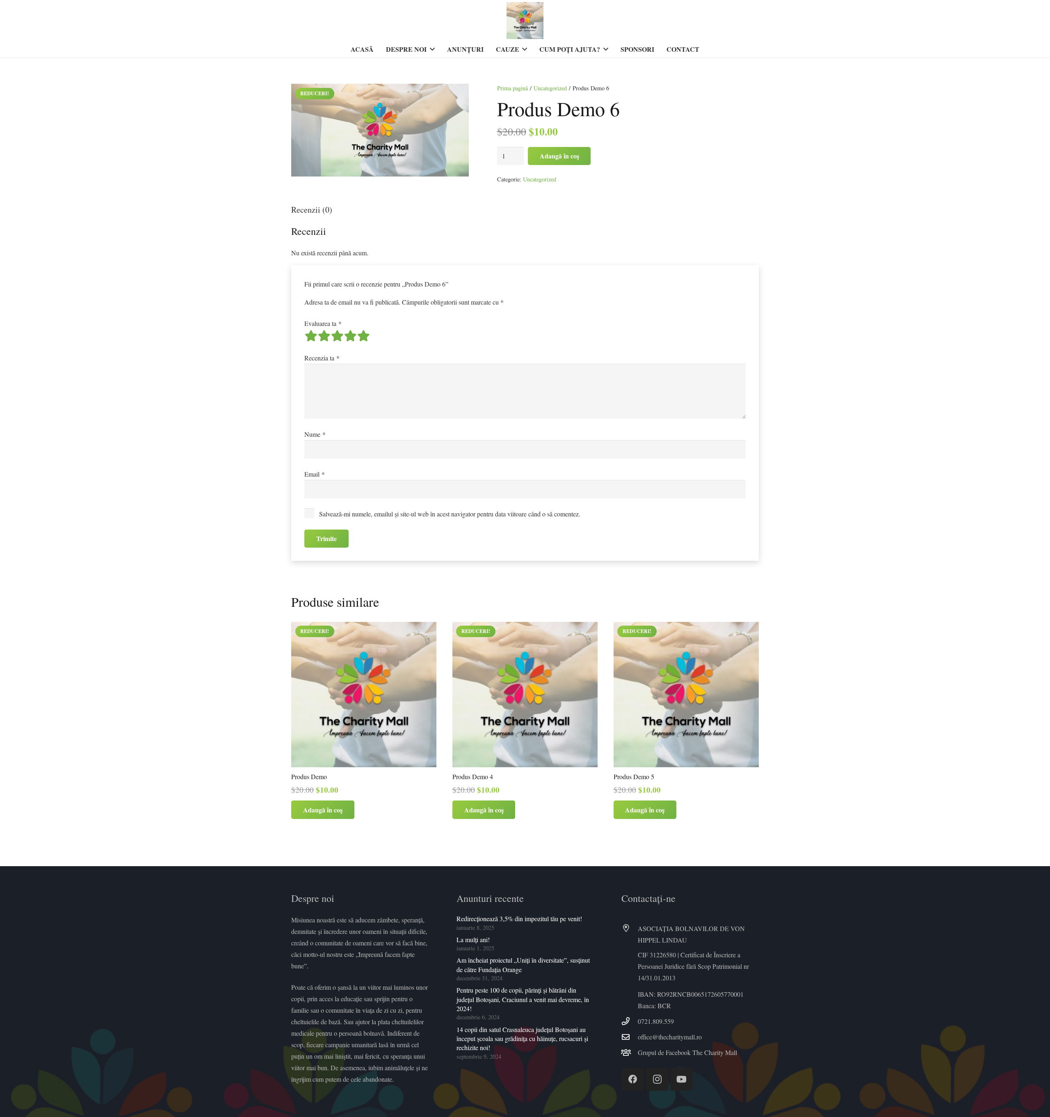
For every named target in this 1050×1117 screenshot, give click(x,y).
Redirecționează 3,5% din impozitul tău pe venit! (519, 918)
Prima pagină (512, 88)
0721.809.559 (656, 1021)
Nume (315, 434)
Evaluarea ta (323, 323)
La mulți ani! (473, 939)
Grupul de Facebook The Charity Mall (687, 1052)
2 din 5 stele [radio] (324, 335)
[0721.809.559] (629, 1021)
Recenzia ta (322, 357)
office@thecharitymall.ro (670, 1036)
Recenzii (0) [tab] (311, 209)
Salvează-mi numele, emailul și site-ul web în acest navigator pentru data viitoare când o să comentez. (449, 513)
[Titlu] (525, 20)
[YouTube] (681, 1079)
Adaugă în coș (559, 156)
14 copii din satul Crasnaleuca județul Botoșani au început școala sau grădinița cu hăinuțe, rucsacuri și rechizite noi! (522, 1038)
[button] (431, 49)
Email (314, 474)
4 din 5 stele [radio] (350, 335)
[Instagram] (657, 1079)
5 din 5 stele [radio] (363, 335)
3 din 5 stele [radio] (337, 335)
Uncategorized (550, 88)
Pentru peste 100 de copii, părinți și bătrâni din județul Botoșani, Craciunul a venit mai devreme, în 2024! (523, 999)
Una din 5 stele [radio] (310, 335)
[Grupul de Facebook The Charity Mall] (629, 1052)
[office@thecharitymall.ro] (629, 1037)
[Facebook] (632, 1079)
